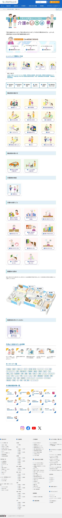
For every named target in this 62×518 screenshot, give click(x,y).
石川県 (24, 474)
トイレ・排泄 (48, 369)
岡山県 (24, 493)
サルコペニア (51, 373)
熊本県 (19, 504)
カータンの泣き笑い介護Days (38, 462)
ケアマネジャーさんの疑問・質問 (55, 467)
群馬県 (19, 461)
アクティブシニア (31, 378)
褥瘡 (51, 375)
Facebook (51, 479)
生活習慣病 (16, 373)
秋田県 (19, 452)
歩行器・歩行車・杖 (5, 448)
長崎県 (24, 502)
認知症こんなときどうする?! (38, 464)
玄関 (17, 371)
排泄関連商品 (4, 462)
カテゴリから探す (5, 486)
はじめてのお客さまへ (37, 442)
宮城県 (19, 450)
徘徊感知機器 (4, 454)
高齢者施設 (40, 375)
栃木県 (24, 457)
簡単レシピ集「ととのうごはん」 (39, 471)
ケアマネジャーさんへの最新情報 (55, 454)
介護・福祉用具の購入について (39, 449)
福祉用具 (9, 380)
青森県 (19, 448)
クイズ (25, 375)
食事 (18, 378)
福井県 (19, 475)
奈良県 (24, 487)
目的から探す (4, 488)
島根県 (19, 493)
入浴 (49, 371)
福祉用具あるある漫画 (53, 468)
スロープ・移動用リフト (6, 452)
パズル (30, 375)
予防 (21, 375)
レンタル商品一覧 (4, 442)
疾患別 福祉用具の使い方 (38, 476)
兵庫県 (19, 487)
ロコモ (8, 375)
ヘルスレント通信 (36, 482)
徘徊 (40, 373)
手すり (25, 369)
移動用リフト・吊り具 (5, 469)
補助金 (35, 371)
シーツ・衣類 (4, 470)
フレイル (44, 373)
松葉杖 (14, 380)
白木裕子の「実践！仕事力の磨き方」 (55, 465)
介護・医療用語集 (36, 489)
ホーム (4, 9)
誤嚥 (21, 380)
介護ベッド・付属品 (5, 446)
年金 (14, 378)
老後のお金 (9, 378)
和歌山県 (19, 489)
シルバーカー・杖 (5, 464)
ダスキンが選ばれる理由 (38, 452)
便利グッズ (4, 472)
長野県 (24, 461)
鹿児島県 (19, 507)
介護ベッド (19, 369)
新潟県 (19, 462)
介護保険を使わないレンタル (38, 447)
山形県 (24, 452)
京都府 (24, 484)
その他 (3, 473)
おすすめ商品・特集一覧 (56, 439)
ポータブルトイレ (10, 371)
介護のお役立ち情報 (10, 9)
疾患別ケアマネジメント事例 (55, 460)
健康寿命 (23, 378)
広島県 (19, 495)
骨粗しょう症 (10, 373)
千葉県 (24, 468)
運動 (30, 373)
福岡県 (19, 502)
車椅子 (14, 369)
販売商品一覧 (3, 459)
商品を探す (4, 439)
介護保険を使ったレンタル (38, 445)
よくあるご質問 (36, 455)
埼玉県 (19, 459)
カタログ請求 (4, 480)
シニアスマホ (39, 378)
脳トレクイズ (36, 468)
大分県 (19, 505)
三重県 (19, 480)
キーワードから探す (37, 487)
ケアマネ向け (47, 378)
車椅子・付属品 (4, 444)
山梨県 (19, 464)
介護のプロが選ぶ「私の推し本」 (39, 470)
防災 (13, 375)
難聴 (26, 373)
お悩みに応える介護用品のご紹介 (39, 478)
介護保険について (36, 444)
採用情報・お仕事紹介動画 (38, 496)
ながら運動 (35, 473)
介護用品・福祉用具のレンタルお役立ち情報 (39, 467)
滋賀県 (19, 484)
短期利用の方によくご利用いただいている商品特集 (56, 445)
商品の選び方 (23, 371)
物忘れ (45, 371)
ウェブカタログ (4, 479)
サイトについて (54, 491)
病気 (35, 375)
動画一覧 (35, 484)
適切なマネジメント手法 (54, 457)
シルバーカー (41, 369)
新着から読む (36, 486)
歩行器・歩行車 (32, 369)
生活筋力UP (36, 481)
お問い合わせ (55, 2)
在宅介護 (46, 375)
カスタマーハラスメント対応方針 (55, 498)
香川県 (24, 496)
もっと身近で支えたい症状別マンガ (56, 470)
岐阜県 (19, 477)
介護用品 (9, 369)
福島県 (19, 453)
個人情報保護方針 (53, 500)
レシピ (16, 375)
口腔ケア (35, 373)
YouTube (51, 480)
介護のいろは (36, 479)
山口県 (19, 496)
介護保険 (30, 371)
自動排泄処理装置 (5, 455)
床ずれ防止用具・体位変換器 (6, 449)
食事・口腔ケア (4, 467)
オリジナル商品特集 (53, 442)
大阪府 (19, 486)
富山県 (19, 474)
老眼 (22, 373)
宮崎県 (24, 505)
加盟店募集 (36, 500)
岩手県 (24, 448)
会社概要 (51, 502)
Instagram (51, 477)
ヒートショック (34, 380)
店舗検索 (20, 439)
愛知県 (19, 478)
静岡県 (24, 477)
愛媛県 (19, 498)
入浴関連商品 (4, 461)
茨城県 (19, 457)
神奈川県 (19, 469)
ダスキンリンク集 (53, 496)
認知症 (40, 371)
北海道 (19, 444)
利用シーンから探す (5, 490)
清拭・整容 (26, 380)
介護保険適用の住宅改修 (38, 450)
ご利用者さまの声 (36, 453)
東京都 (19, 468)
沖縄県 (19, 508)
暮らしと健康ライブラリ (38, 475)
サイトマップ (52, 494)
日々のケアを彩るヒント (54, 462)
